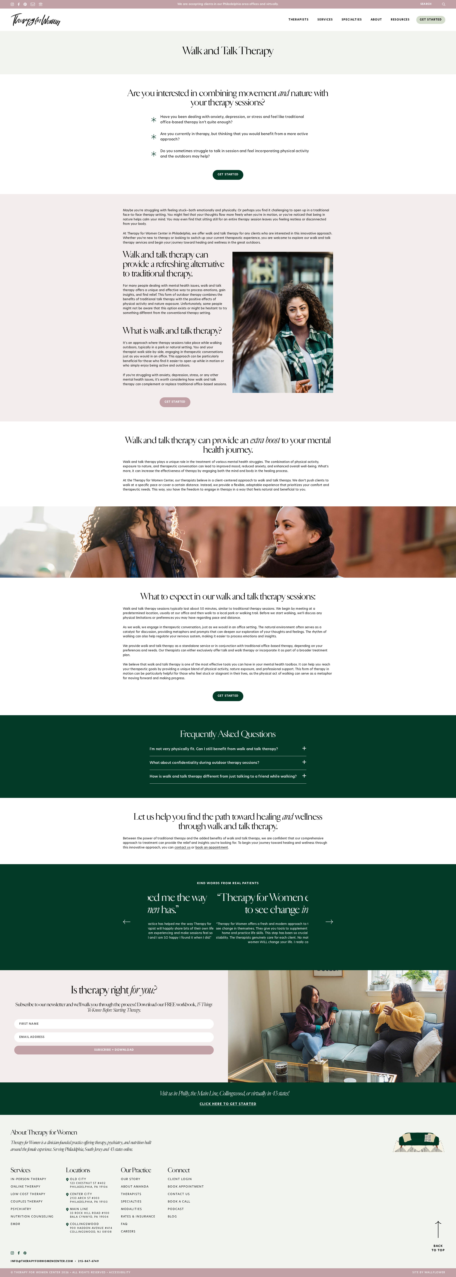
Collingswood (91, 1228)
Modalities (131, 1209)
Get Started (228, 174)
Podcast (176, 1209)
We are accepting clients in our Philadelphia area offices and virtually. (227, 4)
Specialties (131, 1201)
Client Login (180, 1179)
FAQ (124, 1224)
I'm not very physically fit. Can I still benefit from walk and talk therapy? (214, 749)
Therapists (131, 1194)
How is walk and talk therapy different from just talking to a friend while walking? (223, 776)
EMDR (15, 1224)
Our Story (130, 1179)
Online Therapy (25, 1186)
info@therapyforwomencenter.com (42, 1261)
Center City (89, 1198)
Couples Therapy (27, 1201)
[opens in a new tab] (14, 1253)
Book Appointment (186, 1186)
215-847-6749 (88, 1261)
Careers (128, 1231)
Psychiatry (21, 1209)
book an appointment (211, 847)
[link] (443, 4)
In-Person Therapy (28, 1179)
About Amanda (135, 1186)
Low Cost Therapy (28, 1194)
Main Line (89, 1213)
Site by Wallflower (428, 1272)
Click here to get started (228, 1104)
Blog (172, 1216)
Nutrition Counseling (32, 1216)
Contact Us (179, 1194)
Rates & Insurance (138, 1216)
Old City (89, 1183)
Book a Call (179, 1201)
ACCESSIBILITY (120, 1272)
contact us (182, 847)
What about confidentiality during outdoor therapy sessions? (204, 763)
